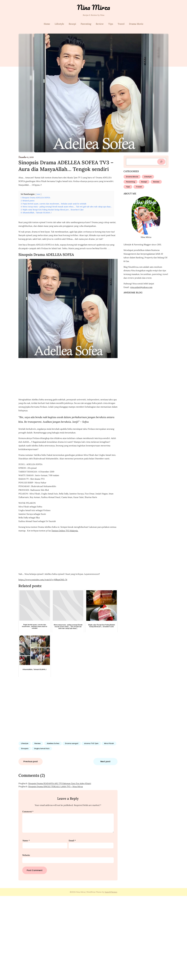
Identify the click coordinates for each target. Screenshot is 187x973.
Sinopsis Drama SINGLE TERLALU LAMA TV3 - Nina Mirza (55, 786)
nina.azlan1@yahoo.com (141, 287)
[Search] (161, 162)
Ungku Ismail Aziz (41, 748)
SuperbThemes (111, 892)
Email (72, 840)
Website (26, 855)
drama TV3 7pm (91, 743)
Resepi (72, 23)
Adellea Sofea (53, 743)
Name (26, 840)
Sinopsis (24, 748)
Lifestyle (59, 23)
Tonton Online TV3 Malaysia (64, 530)
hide (38, 194)
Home (47, 23)
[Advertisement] (68, 378)
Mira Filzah (109, 743)
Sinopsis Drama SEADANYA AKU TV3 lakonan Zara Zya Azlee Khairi (59, 783)
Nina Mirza (93, 7)
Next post (105, 761)
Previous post (30, 761)
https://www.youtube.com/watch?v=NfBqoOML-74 (42, 579)
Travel (121, 23)
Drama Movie (136, 23)
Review (100, 23)
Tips (110, 23)
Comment (27, 811)
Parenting (86, 23)
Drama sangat (71, 743)
